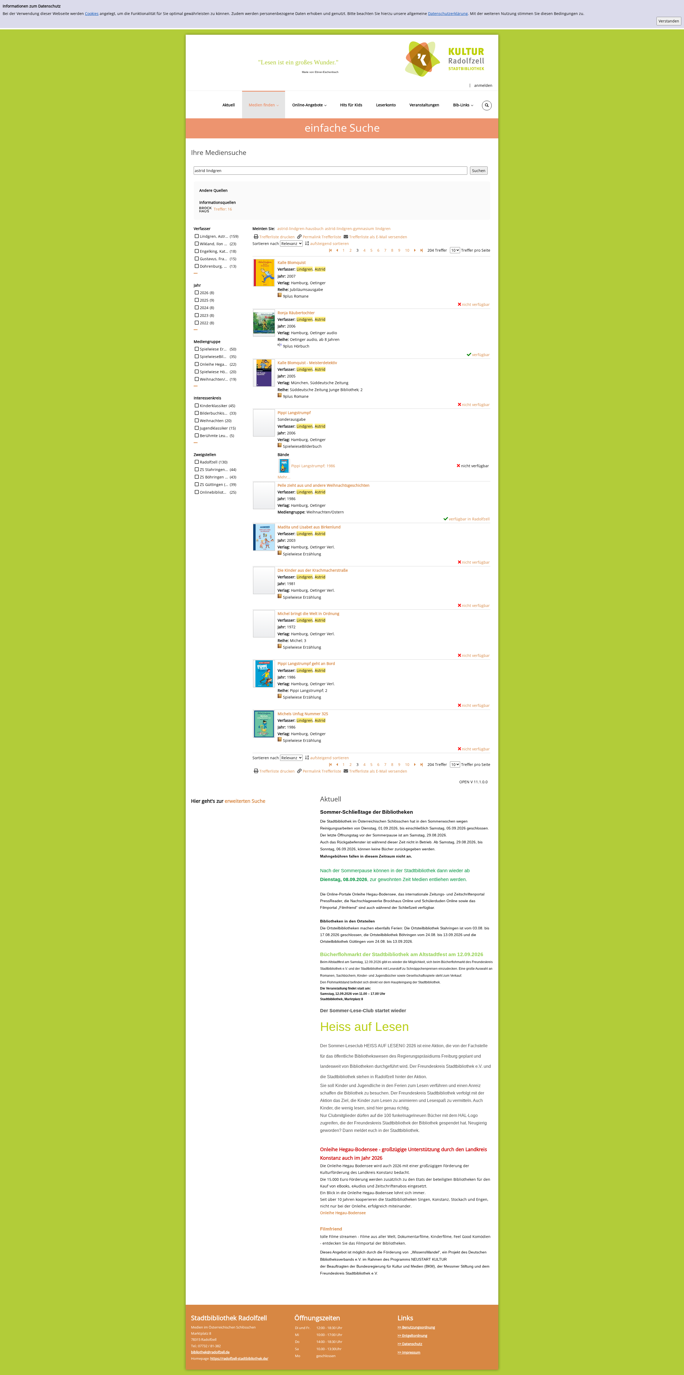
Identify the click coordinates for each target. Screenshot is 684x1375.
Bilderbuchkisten (214, 413)
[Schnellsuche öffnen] (487, 105)
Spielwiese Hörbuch (214, 371)
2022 (204, 322)
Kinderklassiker (213, 405)
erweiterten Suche (245, 801)
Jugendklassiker (214, 428)
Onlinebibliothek (214, 492)
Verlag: (284, 439)
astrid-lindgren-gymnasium (349, 228)
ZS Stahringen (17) (214, 469)
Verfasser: (287, 426)
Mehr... (284, 477)
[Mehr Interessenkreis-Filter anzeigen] (195, 443)
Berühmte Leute (214, 435)
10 (407, 250)
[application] (263, 104)
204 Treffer (437, 250)
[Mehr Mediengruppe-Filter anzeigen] (195, 386)
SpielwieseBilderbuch (214, 356)
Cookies (92, 13)
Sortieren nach (265, 243)
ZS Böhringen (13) (214, 477)
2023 (204, 315)
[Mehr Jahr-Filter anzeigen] (195, 330)
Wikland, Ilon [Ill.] (214, 243)
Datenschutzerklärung (448, 13)
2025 (204, 300)
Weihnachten (212, 420)
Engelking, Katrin (214, 251)
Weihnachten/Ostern (214, 379)
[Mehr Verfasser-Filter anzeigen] (195, 273)
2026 (204, 292)
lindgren (383, 228)
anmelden (483, 85)
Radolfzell (208, 462)
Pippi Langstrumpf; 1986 (313, 465)
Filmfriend (331, 1229)
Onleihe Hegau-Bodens (214, 364)
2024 (204, 307)
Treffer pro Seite (475, 250)
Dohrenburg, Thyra (214, 266)
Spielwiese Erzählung (214, 349)
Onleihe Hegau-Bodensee (343, 1212)
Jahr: (282, 432)
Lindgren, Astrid (214, 236)
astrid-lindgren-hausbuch (300, 228)
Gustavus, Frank (214, 258)
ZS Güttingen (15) (214, 484)
